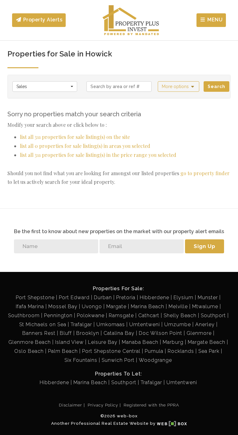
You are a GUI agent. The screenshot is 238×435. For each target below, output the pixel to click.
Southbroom (24, 315)
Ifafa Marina (30, 306)
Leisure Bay (102, 342)
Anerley (205, 324)
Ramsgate (121, 315)
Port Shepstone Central (111, 351)
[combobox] (44, 86)
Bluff (66, 333)
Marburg (173, 342)
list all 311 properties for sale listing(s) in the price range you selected (98, 155)
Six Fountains (80, 360)
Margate (116, 306)
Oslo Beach (29, 351)
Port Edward (74, 297)
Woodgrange (155, 360)
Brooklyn (87, 333)
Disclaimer (70, 404)
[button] (179, 86)
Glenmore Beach (29, 342)
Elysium (183, 297)
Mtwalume (205, 306)
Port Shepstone (35, 297)
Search (216, 86)
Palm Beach (63, 351)
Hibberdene (154, 297)
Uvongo (92, 306)
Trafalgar (81, 324)
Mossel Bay (62, 306)
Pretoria (125, 297)
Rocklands (181, 351)
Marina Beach (147, 306)
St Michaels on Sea (42, 324)
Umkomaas (110, 324)
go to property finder (205, 173)
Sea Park (208, 351)
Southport (213, 315)
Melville (178, 306)
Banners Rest (38, 333)
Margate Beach (206, 342)
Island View (69, 342)
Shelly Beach (180, 315)
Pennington (58, 315)
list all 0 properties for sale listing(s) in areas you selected (85, 146)
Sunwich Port (118, 360)
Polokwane (90, 315)
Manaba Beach (140, 342)
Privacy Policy (103, 404)
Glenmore (199, 333)
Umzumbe (177, 324)
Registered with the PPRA (151, 404)
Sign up (204, 246)
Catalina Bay (119, 333)
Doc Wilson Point (160, 333)
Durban (103, 297)
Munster (208, 297)
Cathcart (148, 315)
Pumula (154, 351)
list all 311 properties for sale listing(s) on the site (75, 137)
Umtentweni (144, 324)
